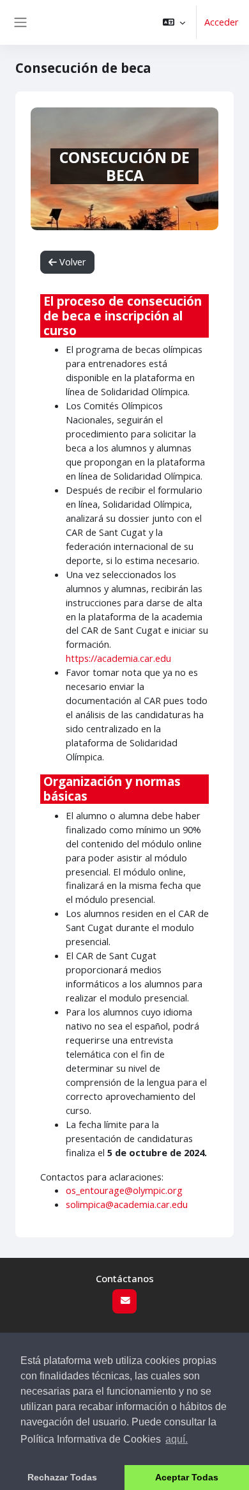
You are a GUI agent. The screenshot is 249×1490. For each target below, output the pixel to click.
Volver (71, 261)
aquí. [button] (176, 1439)
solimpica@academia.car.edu (127, 1204)
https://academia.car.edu (118, 658)
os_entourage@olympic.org (124, 1190)
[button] (174, 22)
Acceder (221, 21)
